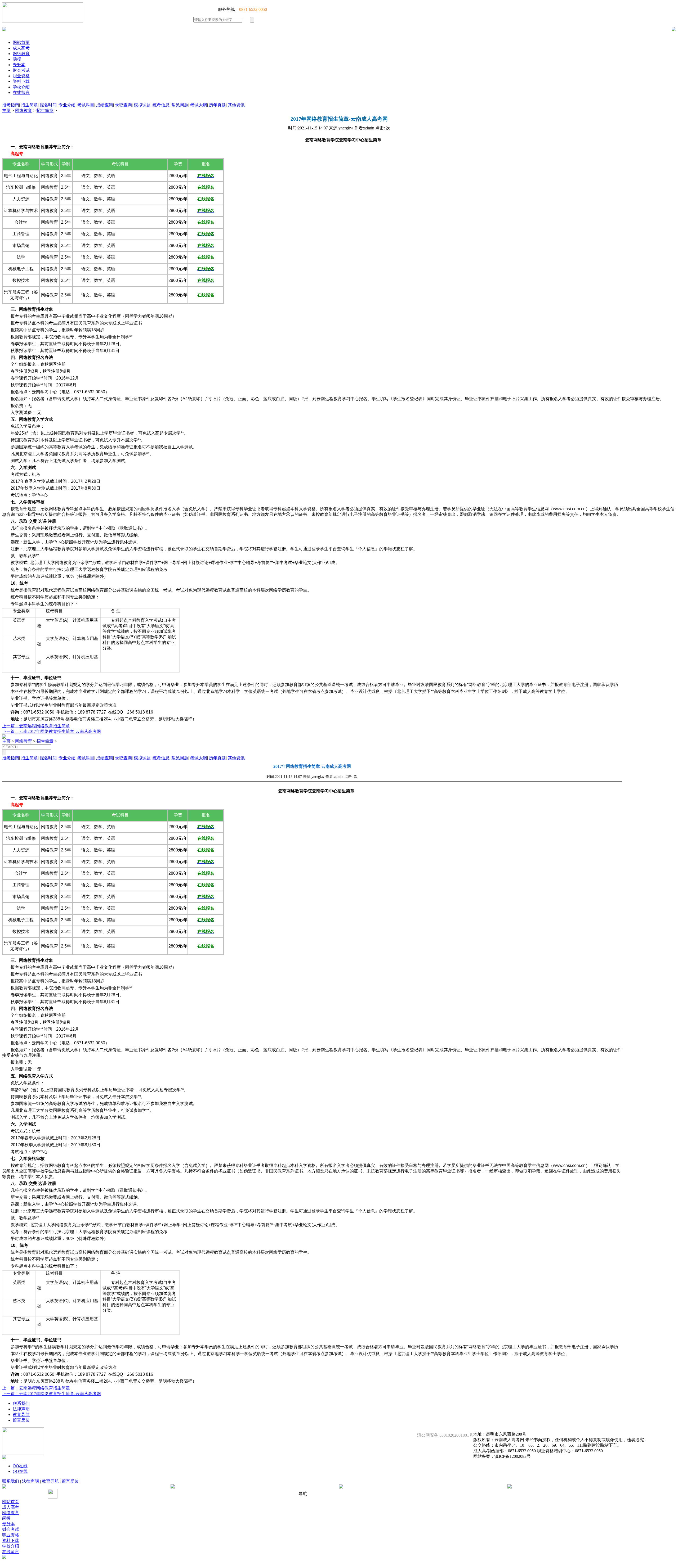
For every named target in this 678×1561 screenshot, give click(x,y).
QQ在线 (20, 1466)
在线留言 (21, 92)
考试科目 (85, 105)
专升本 (19, 64)
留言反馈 (21, 1420)
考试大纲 (198, 105)
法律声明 (21, 1409)
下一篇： (10, 731)
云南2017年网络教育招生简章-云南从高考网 (60, 731)
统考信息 (161, 105)
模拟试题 (142, 105)
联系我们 (21, 1403)
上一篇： (10, 726)
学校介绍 (21, 87)
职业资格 (21, 76)
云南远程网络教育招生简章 (44, 726)
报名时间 (48, 105)
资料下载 (21, 81)
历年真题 (217, 105)
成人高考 (21, 48)
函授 (17, 59)
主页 (6, 110)
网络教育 (21, 53)
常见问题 (179, 105)
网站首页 (21, 42)
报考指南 (10, 105)
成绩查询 (104, 105)
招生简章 (29, 105)
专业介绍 (67, 105)
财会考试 (21, 70)
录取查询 (123, 105)
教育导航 (21, 1414)
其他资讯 (236, 105)
